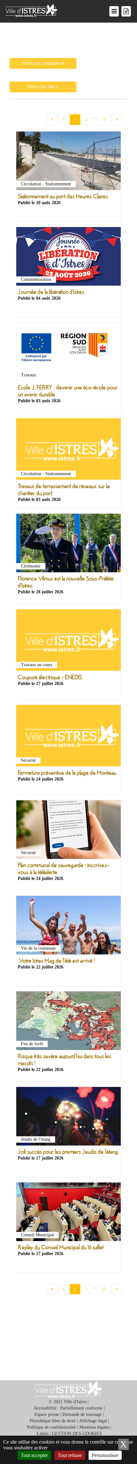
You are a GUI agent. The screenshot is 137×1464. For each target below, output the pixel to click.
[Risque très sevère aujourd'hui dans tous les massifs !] (68, 1022)
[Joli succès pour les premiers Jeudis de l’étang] (68, 1117)
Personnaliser (105, 1455)
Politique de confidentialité (51, 1427)
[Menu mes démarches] (126, 11)
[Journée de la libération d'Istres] (68, 258)
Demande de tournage (82, 1414)
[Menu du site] (114, 11)
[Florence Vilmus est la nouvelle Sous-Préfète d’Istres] (68, 544)
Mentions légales (94, 1427)
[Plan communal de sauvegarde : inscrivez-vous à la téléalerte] (68, 831)
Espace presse (46, 1414)
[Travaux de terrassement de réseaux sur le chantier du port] (68, 450)
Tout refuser (70, 1455)
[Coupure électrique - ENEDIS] (68, 641)
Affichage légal (93, 1420)
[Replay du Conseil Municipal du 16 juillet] (68, 1213)
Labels (42, 1433)
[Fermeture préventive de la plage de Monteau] (68, 737)
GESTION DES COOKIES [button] (77, 1433)
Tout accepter (34, 1455)
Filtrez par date (41, 86)
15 (104, 119)
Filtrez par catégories (41, 63)
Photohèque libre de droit (53, 1420)
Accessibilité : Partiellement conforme (68, 1408)
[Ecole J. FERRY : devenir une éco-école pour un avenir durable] (68, 353)
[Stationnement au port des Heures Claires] (68, 162)
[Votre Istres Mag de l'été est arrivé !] (68, 926)
